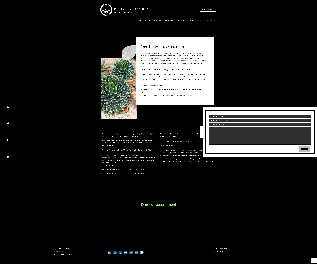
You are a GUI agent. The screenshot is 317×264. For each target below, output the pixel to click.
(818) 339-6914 (208, 10)
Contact (213, 20)
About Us (147, 20)
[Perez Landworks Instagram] (8, 107)
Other (192, 20)
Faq (207, 20)
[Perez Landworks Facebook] (8, 117)
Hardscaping (169, 20)
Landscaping (157, 20)
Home (140, 20)
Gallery (200, 20)
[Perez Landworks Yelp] (8, 134)
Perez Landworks (131, 8)
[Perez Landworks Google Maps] (8, 151)
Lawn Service (181, 20)
